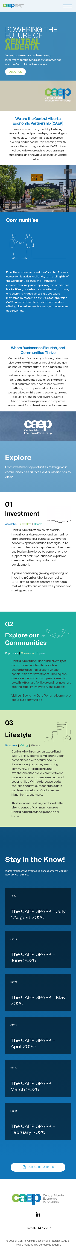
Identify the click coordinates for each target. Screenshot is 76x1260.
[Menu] (67, 6)
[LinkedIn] (38, 1215)
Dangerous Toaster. (50, 1244)
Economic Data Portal (37, 695)
